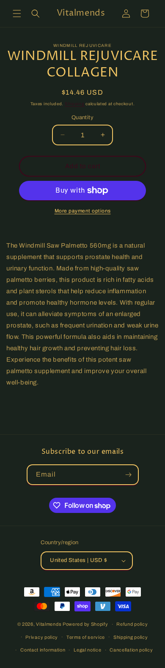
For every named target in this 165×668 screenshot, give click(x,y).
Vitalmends (48, 624)
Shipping (75, 103)
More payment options (83, 211)
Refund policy (132, 624)
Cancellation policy (131, 649)
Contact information (42, 649)
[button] (17, 13)
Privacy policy (41, 637)
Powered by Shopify (85, 624)
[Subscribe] (128, 474)
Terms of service (85, 637)
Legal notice (87, 649)
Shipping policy (130, 637)
